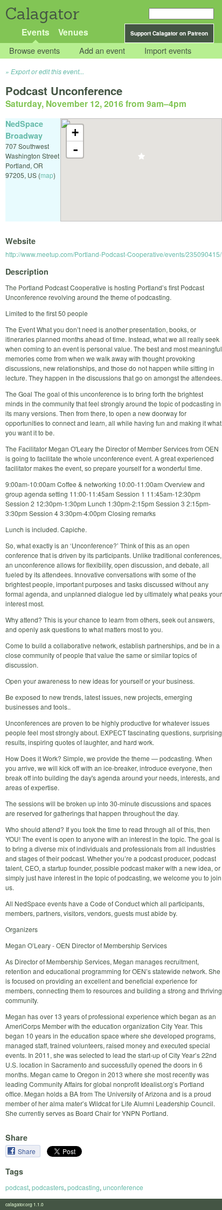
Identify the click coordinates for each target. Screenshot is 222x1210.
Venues (73, 32)
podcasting (83, 1187)
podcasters (48, 1187)
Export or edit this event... (47, 71)
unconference (123, 1187)
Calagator (41, 13)
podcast (17, 1187)
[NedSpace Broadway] (141, 159)
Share (27, 1151)
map (46, 175)
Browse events (34, 50)
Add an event (102, 50)
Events (36, 32)
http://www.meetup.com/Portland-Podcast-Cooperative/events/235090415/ (113, 254)
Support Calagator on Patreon (169, 33)
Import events (167, 50)
